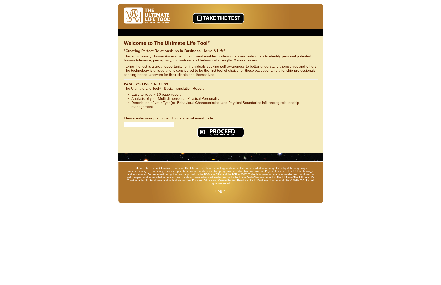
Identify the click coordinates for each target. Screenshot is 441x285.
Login (220, 191)
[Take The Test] (218, 18)
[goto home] (148, 16)
